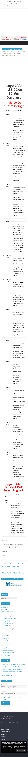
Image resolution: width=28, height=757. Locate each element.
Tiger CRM (18, 55)
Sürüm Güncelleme (11, 55)
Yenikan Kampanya (7, 652)
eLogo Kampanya (6, 647)
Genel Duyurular (6, 611)
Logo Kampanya (6, 650)
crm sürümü (22, 51)
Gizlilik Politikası (5, 729)
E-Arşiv (4, 631)
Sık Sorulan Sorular (5, 655)
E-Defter (4, 633)
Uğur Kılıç (13, 51)
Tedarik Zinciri (7, 623)
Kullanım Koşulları (5, 731)
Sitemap (3, 739)
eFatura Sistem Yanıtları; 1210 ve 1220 (10, 667)
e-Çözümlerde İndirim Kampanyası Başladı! (11, 671)
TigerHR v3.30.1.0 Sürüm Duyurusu (14, 573)
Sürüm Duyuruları (18, 49)
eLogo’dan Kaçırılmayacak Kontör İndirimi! (11, 669)
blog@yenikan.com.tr (6, 718)
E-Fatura (4, 635)
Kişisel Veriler (4, 734)
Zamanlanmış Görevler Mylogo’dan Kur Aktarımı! (13, 5)
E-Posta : (3, 691)
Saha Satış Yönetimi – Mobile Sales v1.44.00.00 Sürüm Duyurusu (13, 565)
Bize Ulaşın (3, 736)
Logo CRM (8, 53)
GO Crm (4, 53)
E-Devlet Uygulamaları (6, 629)
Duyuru (4, 49)
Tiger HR (6, 625)
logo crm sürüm (14, 53)
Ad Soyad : (4, 684)
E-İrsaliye (4, 638)
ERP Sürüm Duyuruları (9, 618)
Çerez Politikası (17, 747)
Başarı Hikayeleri (5, 607)
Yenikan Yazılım (5, 723)
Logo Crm (10, 49)
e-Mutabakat (5, 643)
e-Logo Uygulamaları (6, 641)
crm (18, 51)
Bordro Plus (7, 616)
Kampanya (3, 645)
